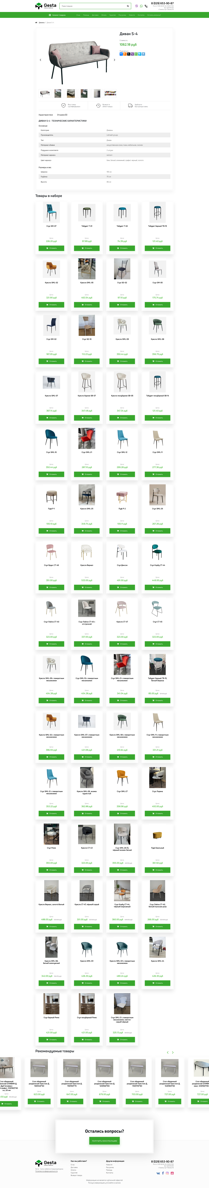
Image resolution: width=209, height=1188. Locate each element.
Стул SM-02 (51, 339)
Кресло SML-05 (86, 282)
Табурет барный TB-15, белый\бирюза (157, 679)
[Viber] (132, 54)
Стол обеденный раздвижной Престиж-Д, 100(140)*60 (39, 1083)
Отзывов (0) (62, 114)
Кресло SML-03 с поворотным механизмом (122, 962)
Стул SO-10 (86, 339)
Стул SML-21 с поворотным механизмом (122, 679)
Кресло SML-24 (157, 961)
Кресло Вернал (86, 565)
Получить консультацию (104, 1141)
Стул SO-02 (122, 282)
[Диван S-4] (77, 59)
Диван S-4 (50, 22)
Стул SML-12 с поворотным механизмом (51, 792)
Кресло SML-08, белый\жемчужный (51, 962)
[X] (128, 54)
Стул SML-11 (158, 452)
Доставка (95, 15)
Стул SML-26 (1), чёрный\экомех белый (122, 849)
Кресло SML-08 (157, 339)
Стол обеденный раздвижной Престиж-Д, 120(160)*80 (104, 1083)
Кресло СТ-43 (87, 848)
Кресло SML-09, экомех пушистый (87, 792)
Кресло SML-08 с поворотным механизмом (122, 735)
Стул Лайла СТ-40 (51, 621)
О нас (78, 15)
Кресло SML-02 (51, 282)
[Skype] (139, 54)
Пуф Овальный (157, 848)
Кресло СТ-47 (122, 621)
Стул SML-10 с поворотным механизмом (87, 679)
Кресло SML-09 (122, 339)
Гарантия (112, 15)
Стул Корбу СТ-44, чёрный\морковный (122, 905)
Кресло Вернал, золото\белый (51, 904)
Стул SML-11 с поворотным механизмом (158, 735)
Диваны (42, 22)
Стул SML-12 (122, 452)
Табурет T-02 (122, 226)
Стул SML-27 (122, 791)
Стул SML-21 (87, 452)
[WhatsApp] (136, 54)
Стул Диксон (122, 565)
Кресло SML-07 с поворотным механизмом (86, 735)
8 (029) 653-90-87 (162, 3)
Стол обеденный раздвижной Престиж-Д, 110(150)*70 (72, 1083)
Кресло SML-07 (51, 395)
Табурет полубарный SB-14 (157, 395)
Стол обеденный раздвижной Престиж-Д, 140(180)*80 (169, 1083)
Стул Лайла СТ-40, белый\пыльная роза (158, 905)
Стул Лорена (157, 791)
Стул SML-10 (51, 452)
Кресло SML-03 (86, 961)
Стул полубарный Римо (87, 1017)
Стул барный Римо (51, 1017)
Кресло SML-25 (86, 508)
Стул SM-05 (158, 282)
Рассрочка (122, 15)
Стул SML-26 (157, 508)
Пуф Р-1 (51, 508)
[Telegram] (143, 54)
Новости (132, 15)
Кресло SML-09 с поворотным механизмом (51, 679)
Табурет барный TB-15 (157, 226)
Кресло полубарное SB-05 (122, 395)
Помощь (86, 15)
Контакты (141, 15)
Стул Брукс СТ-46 (51, 565)
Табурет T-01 (87, 226)
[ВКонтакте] (121, 54)
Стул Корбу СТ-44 (157, 565)
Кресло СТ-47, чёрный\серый (87, 904)
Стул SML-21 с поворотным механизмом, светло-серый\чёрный (122, 1019)
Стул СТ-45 (157, 621)
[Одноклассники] (125, 54)
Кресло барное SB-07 (87, 395)
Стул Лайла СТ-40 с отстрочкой (87, 622)
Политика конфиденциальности (46, 1171)
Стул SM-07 (51, 226)
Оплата (103, 15)
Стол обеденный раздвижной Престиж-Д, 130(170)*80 (137, 1083)
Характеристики (46, 114)
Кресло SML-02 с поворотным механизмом (51, 735)
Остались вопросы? (154, 15)
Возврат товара (76, 1175)
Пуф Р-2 (122, 508)
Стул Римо (51, 848)
